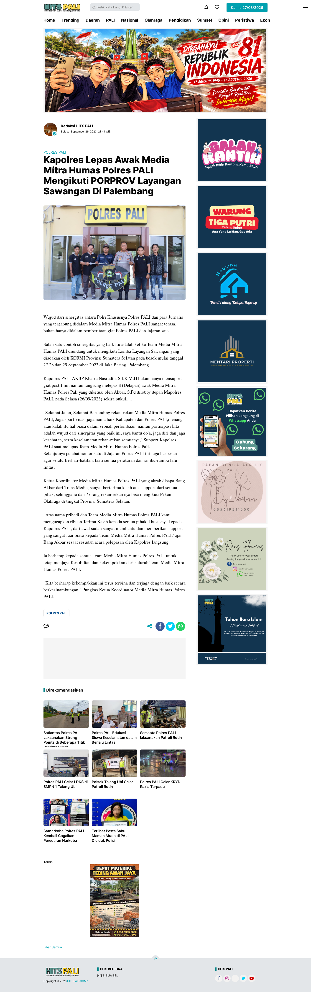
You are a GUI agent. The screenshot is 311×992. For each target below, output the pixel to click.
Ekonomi (268, 20)
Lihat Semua (52, 947)
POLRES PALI (54, 152)
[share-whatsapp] (180, 626)
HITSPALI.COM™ (77, 981)
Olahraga (153, 20)
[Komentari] (46, 626)
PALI (110, 20)
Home (49, 20)
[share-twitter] (170, 626)
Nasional (129, 20)
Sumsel (204, 20)
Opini (223, 20)
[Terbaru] (206, 7)
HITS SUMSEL (107, 975)
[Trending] (217, 7)
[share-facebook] (160, 626)
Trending (70, 20)
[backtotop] (155, 959)
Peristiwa (244, 20)
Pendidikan (180, 20)
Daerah (93, 20)
